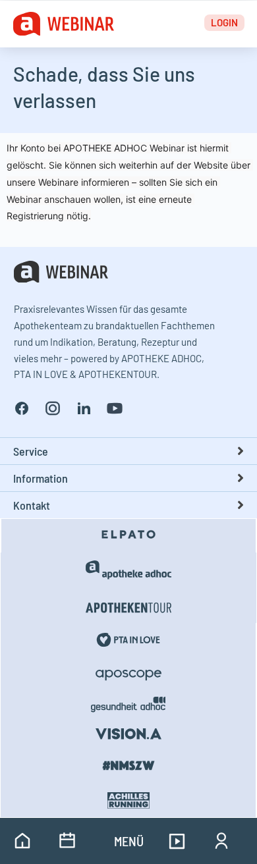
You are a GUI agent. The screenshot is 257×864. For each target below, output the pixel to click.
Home (22, 841)
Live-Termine (67, 841)
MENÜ (129, 841)
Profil (221, 841)
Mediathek (176, 841)
